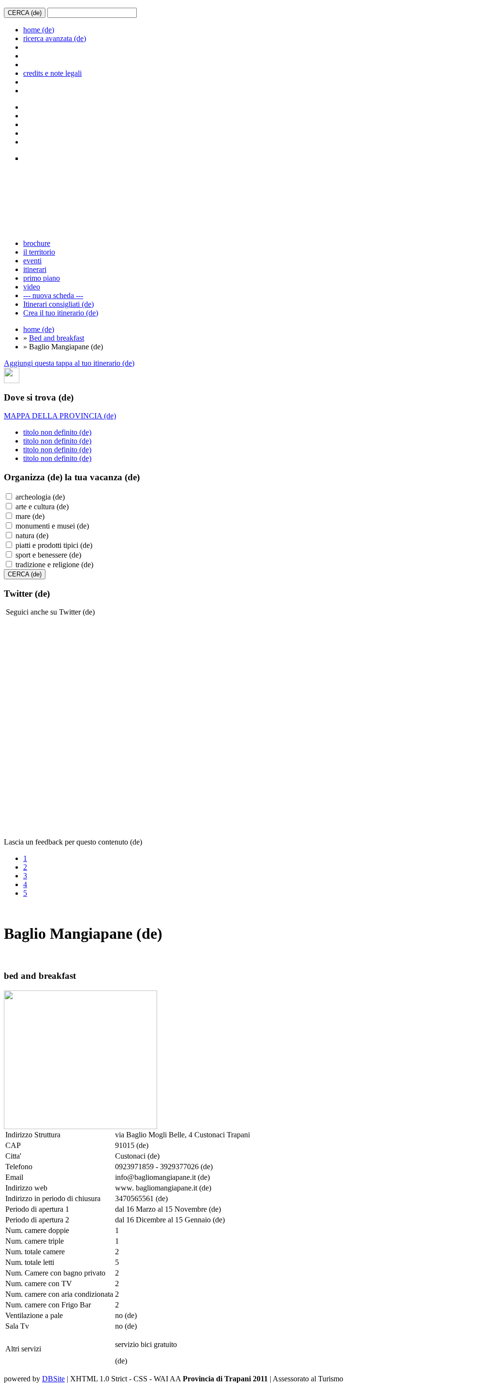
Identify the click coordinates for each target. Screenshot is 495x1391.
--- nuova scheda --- (53, 295)
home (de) (38, 30)
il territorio (39, 252)
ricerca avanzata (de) (54, 38)
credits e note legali (52, 73)
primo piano (41, 278)
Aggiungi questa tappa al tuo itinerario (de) (69, 363)
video (31, 287)
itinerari (34, 269)
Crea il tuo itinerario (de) (60, 313)
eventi (32, 261)
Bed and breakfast (56, 338)
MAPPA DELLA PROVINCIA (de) (60, 416)
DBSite (53, 1379)
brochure (36, 243)
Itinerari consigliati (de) (58, 304)
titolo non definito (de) (57, 432)
